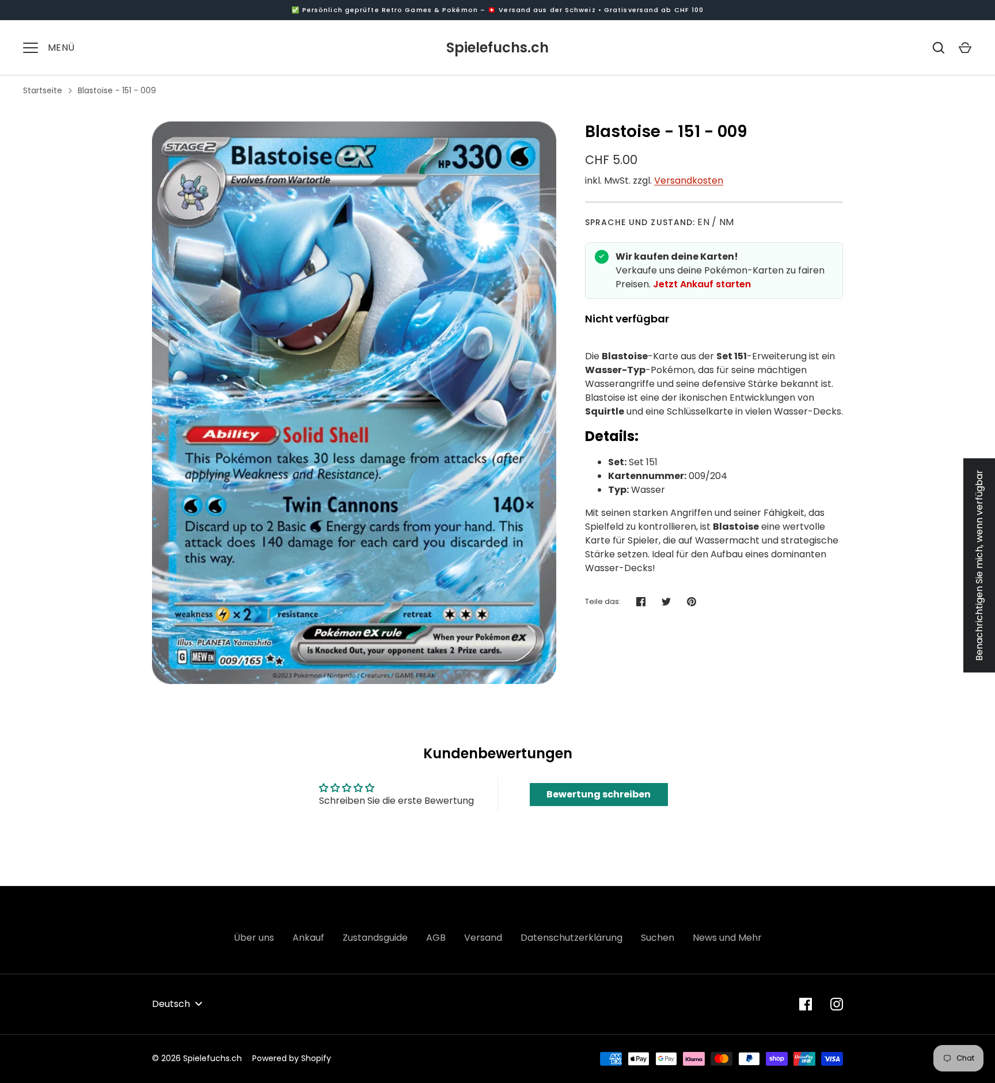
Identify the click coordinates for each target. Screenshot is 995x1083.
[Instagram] (836, 1004)
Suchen (657, 937)
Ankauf (308, 937)
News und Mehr (727, 937)
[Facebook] (805, 1004)
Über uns (254, 937)
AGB (436, 937)
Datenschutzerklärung (571, 937)
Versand (483, 937)
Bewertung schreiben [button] (598, 794)
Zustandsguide (375, 937)
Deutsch (171, 1003)
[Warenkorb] (965, 47)
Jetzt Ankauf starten (702, 284)
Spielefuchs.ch (497, 47)
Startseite (42, 90)
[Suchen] (938, 47)
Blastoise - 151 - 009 (117, 90)
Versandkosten (688, 180)
